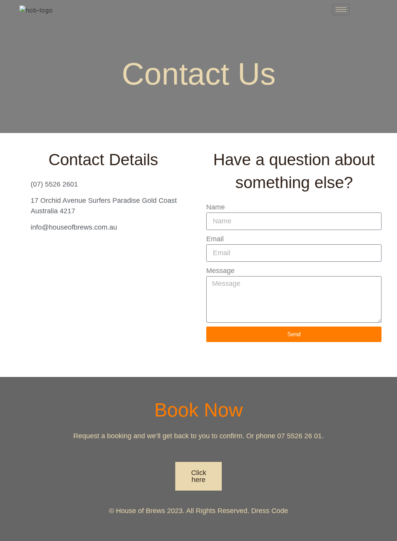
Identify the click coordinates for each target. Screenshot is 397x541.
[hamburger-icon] (341, 9)
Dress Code (269, 511)
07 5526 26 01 (299, 436)
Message (220, 271)
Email (215, 239)
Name (215, 207)
